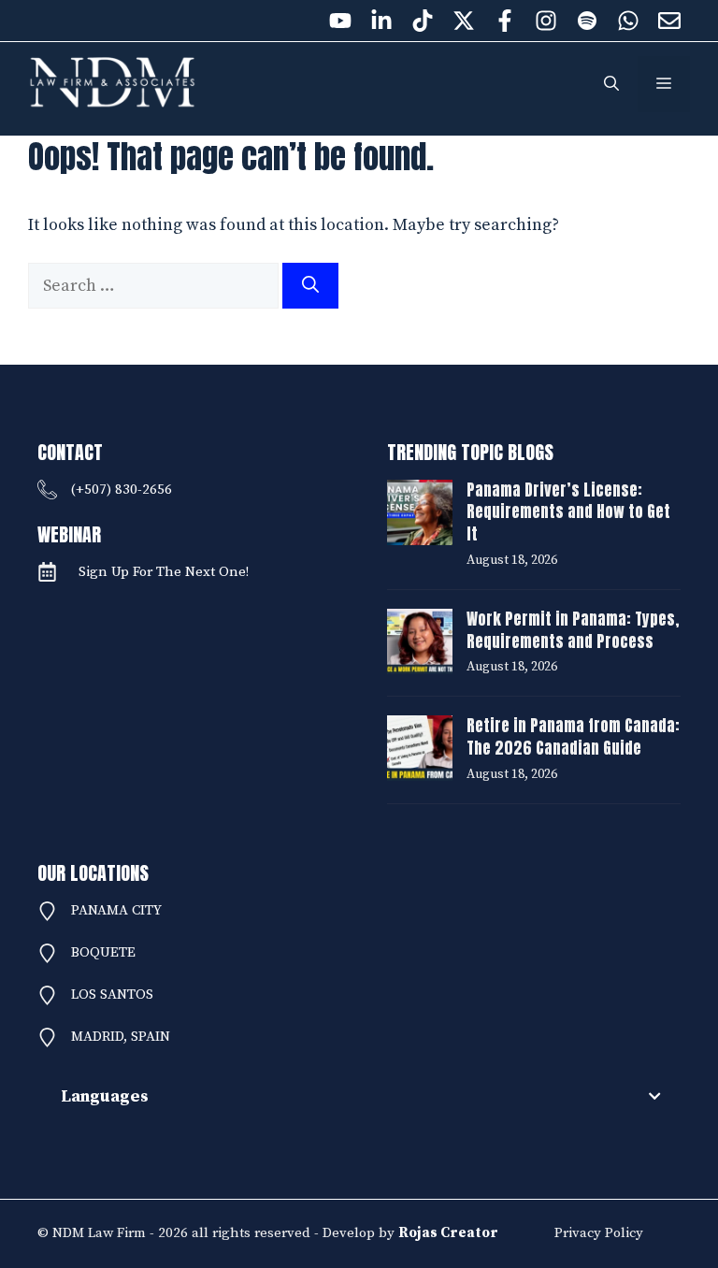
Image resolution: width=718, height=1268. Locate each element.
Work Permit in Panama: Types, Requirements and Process (573, 630)
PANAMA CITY (116, 910)
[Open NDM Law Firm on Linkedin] (381, 20)
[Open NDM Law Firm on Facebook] (505, 20)
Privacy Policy (598, 1233)
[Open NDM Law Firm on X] (463, 20)
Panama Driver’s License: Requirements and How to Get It (568, 512)
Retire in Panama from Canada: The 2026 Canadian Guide (573, 736)
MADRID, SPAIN (120, 1036)
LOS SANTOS (112, 994)
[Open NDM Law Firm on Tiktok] (422, 20)
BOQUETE (103, 952)
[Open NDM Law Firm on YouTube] (340, 20)
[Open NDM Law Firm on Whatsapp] (628, 20)
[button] (611, 84)
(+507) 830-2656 (121, 489)
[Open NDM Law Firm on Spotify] (587, 20)
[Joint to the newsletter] (669, 20)
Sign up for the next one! (164, 572)
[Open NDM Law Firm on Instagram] (546, 20)
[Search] (310, 286)
